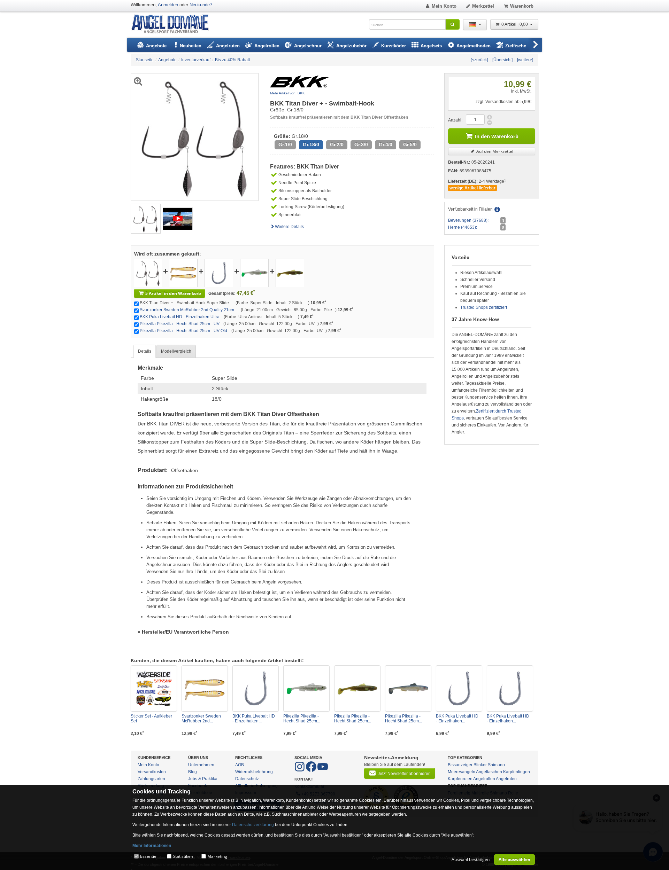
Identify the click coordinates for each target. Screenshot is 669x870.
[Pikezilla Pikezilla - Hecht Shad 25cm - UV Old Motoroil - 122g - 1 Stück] (290, 272)
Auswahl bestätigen (471, 859)
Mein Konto (444, 6)
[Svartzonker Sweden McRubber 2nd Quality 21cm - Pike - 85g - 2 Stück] (183, 272)
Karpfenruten (460, 778)
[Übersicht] (502, 59)
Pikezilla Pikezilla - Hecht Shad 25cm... (301, 718)
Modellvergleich (176, 351)
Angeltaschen (489, 771)
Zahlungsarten (151, 778)
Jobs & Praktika (202, 778)
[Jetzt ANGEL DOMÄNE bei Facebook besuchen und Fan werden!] (300, 770)
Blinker (480, 764)
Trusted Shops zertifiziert (483, 307)
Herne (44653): (462, 227)
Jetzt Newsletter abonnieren (404, 773)
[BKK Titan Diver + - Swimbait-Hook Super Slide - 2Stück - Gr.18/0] (146, 218)
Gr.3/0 (361, 144)
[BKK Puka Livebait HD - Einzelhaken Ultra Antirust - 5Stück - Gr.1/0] (459, 688)
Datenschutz (247, 778)
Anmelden (168, 4)
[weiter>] (525, 59)
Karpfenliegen (516, 771)
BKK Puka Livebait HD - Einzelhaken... (253, 718)
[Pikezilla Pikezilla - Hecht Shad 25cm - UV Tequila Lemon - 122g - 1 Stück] (254, 272)
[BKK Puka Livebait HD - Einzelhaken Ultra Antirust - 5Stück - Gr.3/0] (219, 272)
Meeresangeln (461, 771)
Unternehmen (201, 764)
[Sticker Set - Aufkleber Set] (154, 688)
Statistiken (183, 856)
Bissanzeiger (460, 764)
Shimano (496, 764)
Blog (192, 771)
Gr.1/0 (285, 144)
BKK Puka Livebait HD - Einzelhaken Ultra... (181, 316)
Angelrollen (484, 778)
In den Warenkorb (496, 136)
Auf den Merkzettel (494, 151)
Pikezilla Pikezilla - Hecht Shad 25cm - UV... (181, 323)
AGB (239, 764)
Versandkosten (152, 771)
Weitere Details (289, 226)
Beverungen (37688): (468, 220)
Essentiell (149, 856)
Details (144, 351)
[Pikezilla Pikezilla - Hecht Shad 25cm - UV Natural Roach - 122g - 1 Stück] (408, 688)
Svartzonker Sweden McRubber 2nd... (201, 718)
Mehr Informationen (151, 845)
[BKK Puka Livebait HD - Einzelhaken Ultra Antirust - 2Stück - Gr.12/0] (510, 688)
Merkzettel (483, 6)
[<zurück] (479, 59)
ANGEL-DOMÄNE (173, 24)
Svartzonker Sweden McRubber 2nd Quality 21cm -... (190, 309)
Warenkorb (521, 6)
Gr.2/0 (337, 144)
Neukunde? (201, 4)
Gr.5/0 (410, 144)
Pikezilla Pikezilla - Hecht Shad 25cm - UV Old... (185, 330)
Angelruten (506, 778)
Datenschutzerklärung (253, 824)
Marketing (217, 856)
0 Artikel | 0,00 (515, 24)
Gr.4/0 (385, 144)
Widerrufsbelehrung (254, 771)
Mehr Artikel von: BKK (287, 93)
